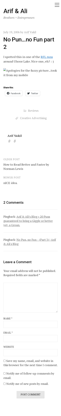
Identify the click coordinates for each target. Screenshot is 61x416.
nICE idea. (10, 183)
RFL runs (47, 57)
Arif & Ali (15, 11)
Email (8, 332)
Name (7, 318)
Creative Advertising (33, 118)
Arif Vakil (14, 136)
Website (8, 346)
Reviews (33, 111)
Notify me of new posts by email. (27, 384)
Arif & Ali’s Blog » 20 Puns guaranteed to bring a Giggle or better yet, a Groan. (28, 221)
